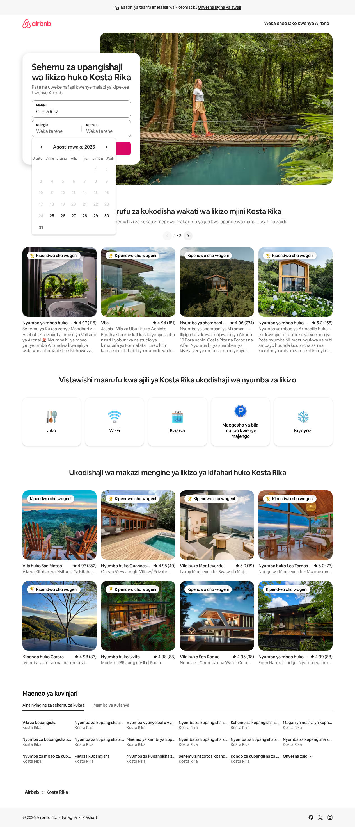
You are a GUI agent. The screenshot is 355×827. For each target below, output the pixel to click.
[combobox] (81, 111)
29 (95, 215)
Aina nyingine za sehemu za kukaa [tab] (53, 705)
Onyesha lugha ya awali (219, 7)
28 (85, 215)
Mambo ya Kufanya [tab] (111, 705)
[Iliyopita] (167, 235)
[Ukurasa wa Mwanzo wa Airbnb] (36, 23)
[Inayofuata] (188, 235)
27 (74, 215)
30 (106, 215)
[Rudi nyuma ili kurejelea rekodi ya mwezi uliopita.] (41, 147)
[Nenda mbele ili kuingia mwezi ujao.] (106, 147)
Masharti (90, 817)
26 (63, 215)
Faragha (69, 817)
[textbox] (56, 131)
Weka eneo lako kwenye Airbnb (296, 23)
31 (41, 227)
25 (52, 215)
